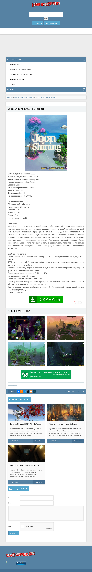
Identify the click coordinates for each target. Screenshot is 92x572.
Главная (10, 97)
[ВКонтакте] (18, 391)
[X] (28, 391)
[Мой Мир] (24, 391)
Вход (37, 23)
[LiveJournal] (34, 391)
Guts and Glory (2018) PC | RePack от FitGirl (26, 425)
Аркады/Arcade (51, 97)
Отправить (13, 533)
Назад (13, 391)
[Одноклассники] (21, 391)
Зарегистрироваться (51, 23)
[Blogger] (31, 391)
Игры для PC (40, 97)
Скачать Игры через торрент (24, 97)
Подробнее (38, 441)
